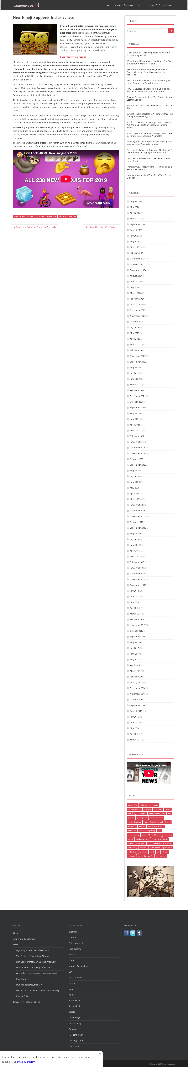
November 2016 (138, 693)
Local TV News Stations (151, 835)
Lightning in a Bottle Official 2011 (32, 950)
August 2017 (136, 642)
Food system (75, 948)
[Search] (171, 30)
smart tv (143, 847)
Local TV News (76, 977)
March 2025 (136, 247)
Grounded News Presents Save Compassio (37, 973)
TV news (165, 852)
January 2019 (136, 567)
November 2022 (138, 356)
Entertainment (76, 943)
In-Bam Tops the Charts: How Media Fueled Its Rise (149, 107)
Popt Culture (22, 979)
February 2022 (137, 390)
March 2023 (136, 344)
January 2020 (136, 504)
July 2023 (134, 327)
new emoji (31, 216)
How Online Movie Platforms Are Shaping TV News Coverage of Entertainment (148, 81)
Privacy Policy (22, 996)
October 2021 (136, 401)
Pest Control (140, 843)
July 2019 (134, 539)
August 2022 (136, 367)
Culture (72, 937)
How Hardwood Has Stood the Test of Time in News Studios (149, 159)
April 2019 (135, 550)
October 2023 (136, 321)
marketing (167, 835)
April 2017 (135, 665)
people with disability (67, 216)
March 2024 (136, 293)
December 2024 (137, 258)
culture (168, 809)
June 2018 (135, 596)
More (139, 5)
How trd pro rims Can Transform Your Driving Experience (149, 176)
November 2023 (138, 316)
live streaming (133, 835)
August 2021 (136, 413)
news (165, 839)
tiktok (152, 852)
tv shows (131, 856)
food (169, 813)
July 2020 (134, 476)
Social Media (75, 1006)
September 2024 (138, 270)
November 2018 (138, 579)
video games (161, 856)
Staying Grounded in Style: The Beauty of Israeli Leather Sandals (150, 98)
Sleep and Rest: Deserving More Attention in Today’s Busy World (148, 54)
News (71, 989)
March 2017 (136, 671)
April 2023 (135, 338)
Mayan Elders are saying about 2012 (34, 967)
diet (129, 813)
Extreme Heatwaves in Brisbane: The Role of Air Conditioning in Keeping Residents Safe (150, 151)
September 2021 (138, 407)
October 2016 (136, 699)
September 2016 (138, 705)
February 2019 (137, 562)
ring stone (167, 843)
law (159, 830)
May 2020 (134, 487)
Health (72, 954)
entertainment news (157, 813)
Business (73, 931)
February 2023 (137, 350)
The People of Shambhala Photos (32, 956)
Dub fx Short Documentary (29, 984)
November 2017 (138, 625)
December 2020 (137, 447)
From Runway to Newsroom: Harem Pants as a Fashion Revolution (149, 168)
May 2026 (134, 207)
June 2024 (135, 281)
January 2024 (136, 304)
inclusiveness (19, 216)
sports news (167, 847)
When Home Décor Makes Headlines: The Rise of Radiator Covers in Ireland (149, 62)
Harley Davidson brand (153, 822)
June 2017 (135, 653)
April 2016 (135, 734)
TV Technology (76, 1034)
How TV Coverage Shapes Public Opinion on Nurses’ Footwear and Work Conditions (148, 90)
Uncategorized (76, 1040)
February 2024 (137, 298)
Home (108, 5)
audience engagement (149, 805)
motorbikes (156, 839)
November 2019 (138, 516)
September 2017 (138, 636)
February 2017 (137, 676)
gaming (131, 818)
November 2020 (138, 453)
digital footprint (140, 813)
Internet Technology (78, 966)
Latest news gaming (147, 830)
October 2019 (136, 522)
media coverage (142, 839)
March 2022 (136, 384)
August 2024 (136, 275)
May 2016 (134, 728)
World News (74, 1046)
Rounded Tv (74, 1000)
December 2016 (137, 688)
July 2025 (134, 235)
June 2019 (135, 545)
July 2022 (134, 373)
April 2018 (135, 608)
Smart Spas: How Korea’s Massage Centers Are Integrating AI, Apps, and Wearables (149, 134)
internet (142, 826)
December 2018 (137, 573)
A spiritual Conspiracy (124, 5)
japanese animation (156, 826)
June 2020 (135, 482)
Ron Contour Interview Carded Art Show (36, 961)
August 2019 (136, 533)
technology (132, 852)
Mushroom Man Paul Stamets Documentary (37, 990)
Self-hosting (132, 847)
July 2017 (134, 648)
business (147, 809)
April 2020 (135, 493)
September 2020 (138, 464)
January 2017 (136, 682)
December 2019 (137, 510)
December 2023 (137, 310)
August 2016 (136, 711)
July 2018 (134, 590)
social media (155, 847)
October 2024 (136, 264)
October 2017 (136, 630)
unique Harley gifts (145, 856)
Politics (72, 994)
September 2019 (138, 527)
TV (158, 852)
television (143, 852)
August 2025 (136, 230)
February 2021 (137, 436)
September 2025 (138, 224)
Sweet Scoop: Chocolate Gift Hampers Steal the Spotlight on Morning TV (150, 115)
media (130, 839)
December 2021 (137, 396)
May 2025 (134, 241)
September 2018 (138, 585)
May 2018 (134, 602)
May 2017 (134, 659)
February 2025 (137, 253)
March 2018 (136, 613)
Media (72, 983)
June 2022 (135, 378)
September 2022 (138, 361)
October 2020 (136, 459)
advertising (132, 805)
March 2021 (136, 430)
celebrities (158, 809)
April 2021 (135, 424)
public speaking (154, 843)
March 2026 (136, 218)
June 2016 (135, 722)
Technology (74, 1017)
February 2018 (137, 619)
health (168, 822)
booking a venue (134, 809)
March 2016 (136, 739)
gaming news (142, 818)
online (130, 843)
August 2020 (136, 470)
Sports (72, 1011)
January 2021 (136, 441)
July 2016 (134, 716)
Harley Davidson (134, 822)
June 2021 (135, 419)
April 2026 (135, 212)
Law (70, 971)
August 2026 (136, 201)
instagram (132, 826)
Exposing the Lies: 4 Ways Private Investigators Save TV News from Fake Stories (149, 143)
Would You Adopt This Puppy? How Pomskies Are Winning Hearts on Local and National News (149, 125)
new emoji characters (47, 216)
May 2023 (134, 333)
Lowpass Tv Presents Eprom (160, 5)
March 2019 (136, 556)
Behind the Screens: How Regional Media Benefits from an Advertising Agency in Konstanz (147, 72)
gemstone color (156, 818)
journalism (132, 830)
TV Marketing (75, 1023)
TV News (73, 1029)
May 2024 (134, 287)
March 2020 (136, 499)
